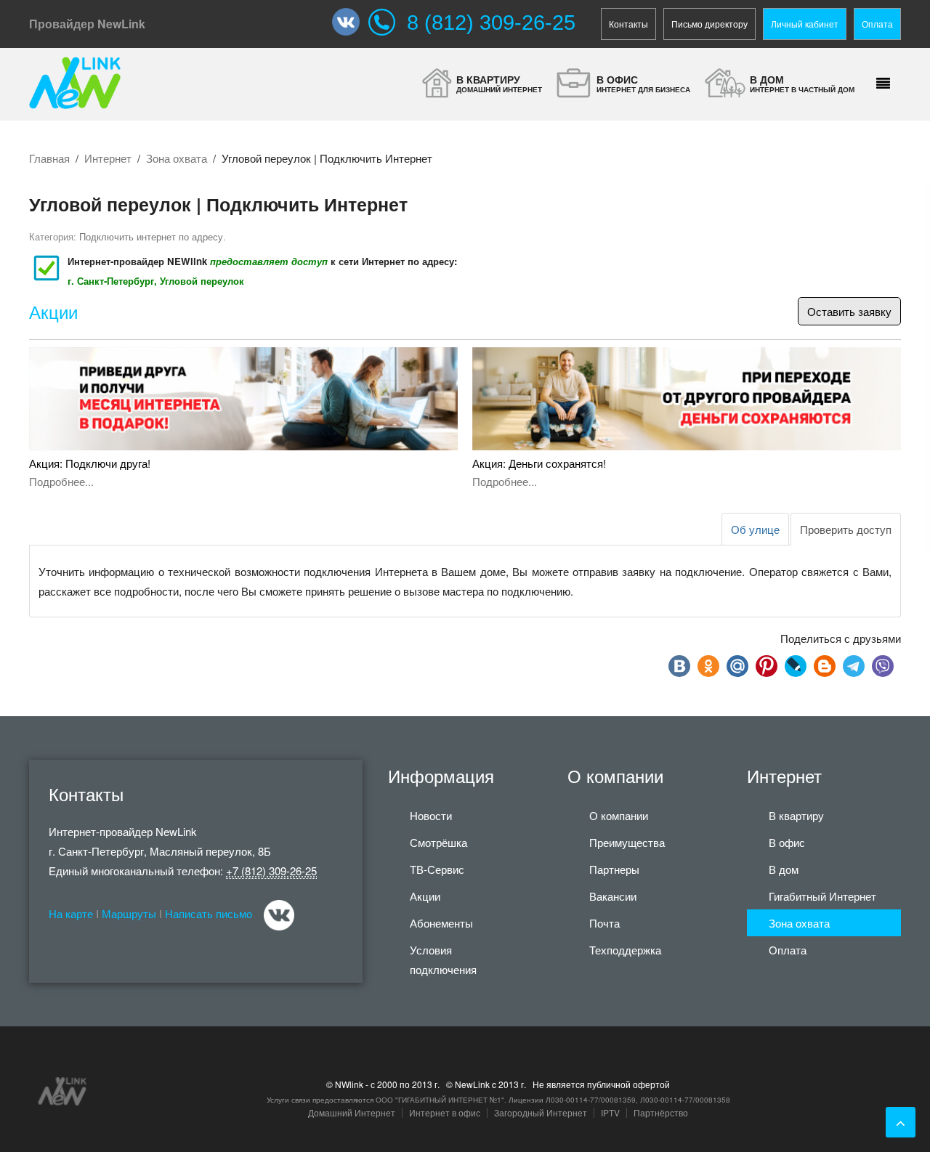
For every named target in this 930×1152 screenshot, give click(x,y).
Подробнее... (61, 481)
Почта (604, 922)
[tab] (845, 529)
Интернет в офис (444, 1112)
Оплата (877, 23)
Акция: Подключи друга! (89, 463)
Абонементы (441, 922)
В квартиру (796, 815)
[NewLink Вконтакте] (350, 22)
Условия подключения (443, 959)
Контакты (628, 23)
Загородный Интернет (540, 1112)
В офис (787, 842)
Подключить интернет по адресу (151, 236)
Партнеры (614, 869)
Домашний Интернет (351, 1112)
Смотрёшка (438, 842)
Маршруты (129, 913)
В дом (783, 869)
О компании (618, 815)
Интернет (108, 158)
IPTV (610, 1112)
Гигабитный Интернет (822, 896)
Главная (49, 158)
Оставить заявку (849, 311)
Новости (431, 815)
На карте (71, 913)
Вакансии (612, 896)
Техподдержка (625, 949)
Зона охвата (176, 158)
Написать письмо (208, 913)
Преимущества (627, 842)
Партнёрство (661, 1112)
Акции (53, 313)
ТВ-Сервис (437, 869)
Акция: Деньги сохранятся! (539, 463)
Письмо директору (709, 23)
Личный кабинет (804, 23)
